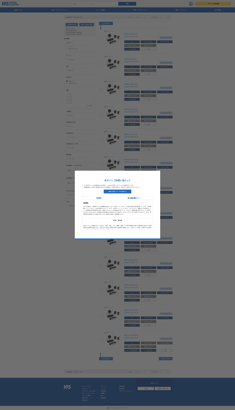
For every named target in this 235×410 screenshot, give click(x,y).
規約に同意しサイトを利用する (117, 191)
